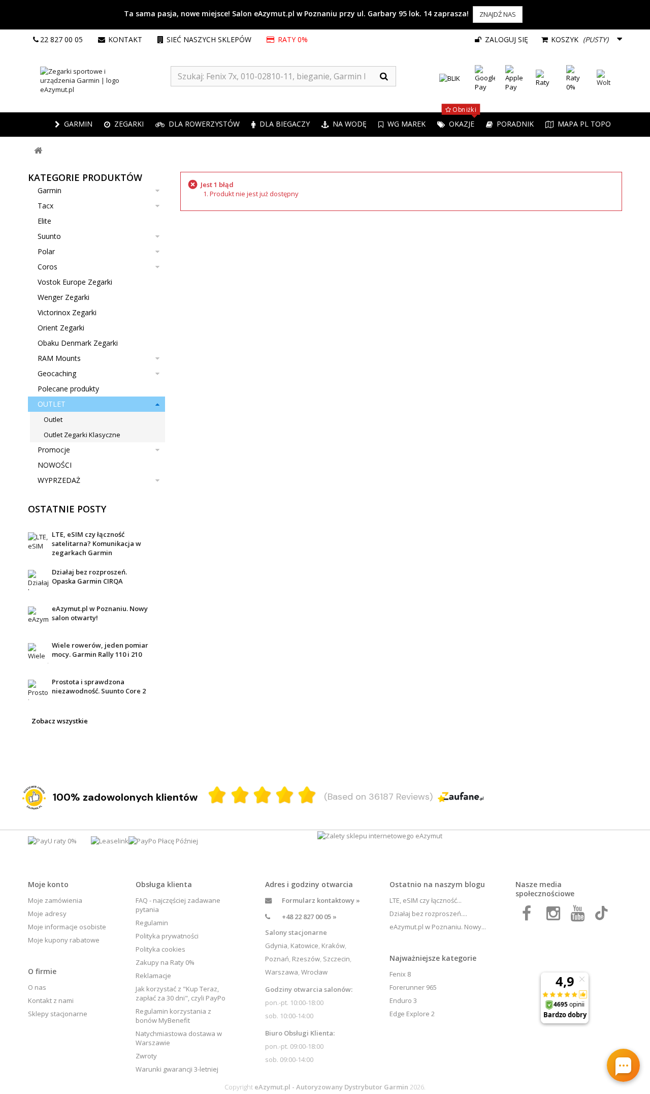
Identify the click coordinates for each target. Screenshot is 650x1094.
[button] (124, 124)
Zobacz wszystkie (59, 720)
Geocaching (57, 373)
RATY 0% (293, 39)
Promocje (54, 449)
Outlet (53, 419)
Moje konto (48, 884)
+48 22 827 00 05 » (309, 916)
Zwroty (146, 1055)
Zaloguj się (505, 39)
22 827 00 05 (61, 39)
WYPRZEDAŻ (59, 480)
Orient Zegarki (61, 327)
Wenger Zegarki (63, 297)
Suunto (49, 236)
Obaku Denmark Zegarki (78, 343)
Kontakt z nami (51, 1000)
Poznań (277, 958)
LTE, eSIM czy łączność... (425, 900)
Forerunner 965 (413, 987)
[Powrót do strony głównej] (38, 150)
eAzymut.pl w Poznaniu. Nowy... (437, 926)
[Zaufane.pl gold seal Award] (34, 797)
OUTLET (52, 404)
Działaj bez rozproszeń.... (428, 913)
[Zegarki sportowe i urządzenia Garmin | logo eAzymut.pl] (99, 80)
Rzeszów (306, 958)
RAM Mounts (59, 358)
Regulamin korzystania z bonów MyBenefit (173, 1016)
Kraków (333, 945)
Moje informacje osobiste (67, 926)
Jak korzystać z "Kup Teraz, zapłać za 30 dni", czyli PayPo (180, 993)
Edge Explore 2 (412, 1013)
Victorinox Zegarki (67, 312)
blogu (475, 884)
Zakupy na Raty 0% (165, 962)
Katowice (304, 945)
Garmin (49, 190)
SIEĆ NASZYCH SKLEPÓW (209, 39)
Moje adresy (47, 913)
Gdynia (276, 945)
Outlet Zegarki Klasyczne (82, 434)
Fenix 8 (400, 974)
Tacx (45, 205)
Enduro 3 (403, 1000)
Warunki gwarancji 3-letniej (177, 1069)
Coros (47, 266)
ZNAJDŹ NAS (497, 14)
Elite (44, 221)
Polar (46, 251)
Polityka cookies (160, 949)
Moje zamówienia (55, 900)
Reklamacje (153, 975)
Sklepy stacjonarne (57, 1013)
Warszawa (281, 972)
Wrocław (314, 972)
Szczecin (336, 958)
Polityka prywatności (167, 935)
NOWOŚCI (55, 465)
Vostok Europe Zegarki (75, 282)
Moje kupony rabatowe (64, 940)
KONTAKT (125, 39)
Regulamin (152, 922)
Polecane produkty (68, 388)
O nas (37, 987)
